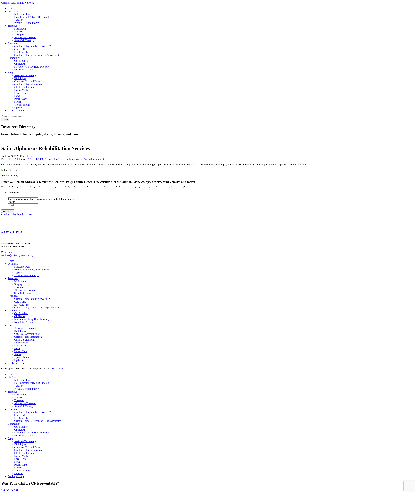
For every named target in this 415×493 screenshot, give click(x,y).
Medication (20, 28)
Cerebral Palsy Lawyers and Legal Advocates (37, 55)
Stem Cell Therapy (24, 40)
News (17, 95)
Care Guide (20, 49)
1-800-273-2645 (11, 231)
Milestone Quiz (22, 14)
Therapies (19, 34)
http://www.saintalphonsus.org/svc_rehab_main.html (80, 159)
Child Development (24, 87)
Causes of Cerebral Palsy (27, 81)
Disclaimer (57, 368)
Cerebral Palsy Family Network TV (32, 46)
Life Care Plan (21, 52)
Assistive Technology (25, 75)
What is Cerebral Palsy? (26, 22)
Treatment (13, 25)
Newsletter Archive (24, 69)
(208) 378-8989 (35, 159)
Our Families (21, 60)
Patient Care (20, 98)
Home (11, 8)
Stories (17, 101)
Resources (13, 43)
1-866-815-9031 (9, 490)
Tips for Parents (22, 104)
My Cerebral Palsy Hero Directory (32, 66)
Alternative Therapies (25, 37)
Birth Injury (20, 78)
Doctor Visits (21, 90)
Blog (10, 72)
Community (14, 57)
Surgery (18, 31)
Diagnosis (13, 11)
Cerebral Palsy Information (28, 84)
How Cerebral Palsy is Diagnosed (31, 17)
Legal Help (20, 93)
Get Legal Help (16, 110)
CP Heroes (19, 63)
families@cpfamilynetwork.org (17, 255)
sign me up (8, 211)
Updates (18, 107)
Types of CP (20, 20)
